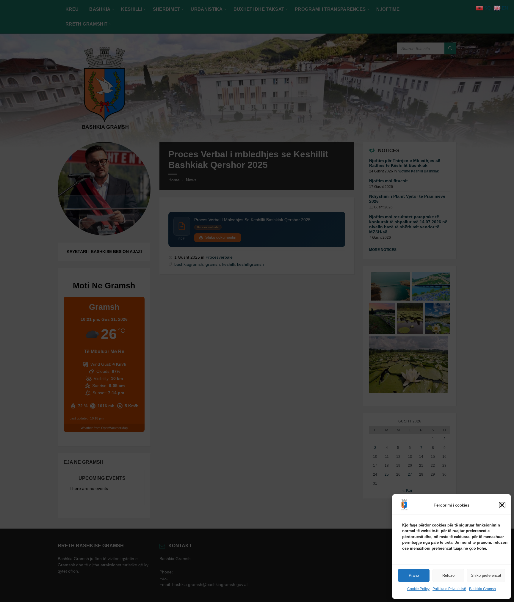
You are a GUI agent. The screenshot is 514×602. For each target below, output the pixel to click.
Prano (414, 575)
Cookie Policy (418, 589)
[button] (502, 505)
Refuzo (448, 575)
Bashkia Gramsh (482, 589)
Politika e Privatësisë (449, 589)
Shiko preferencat (486, 575)
